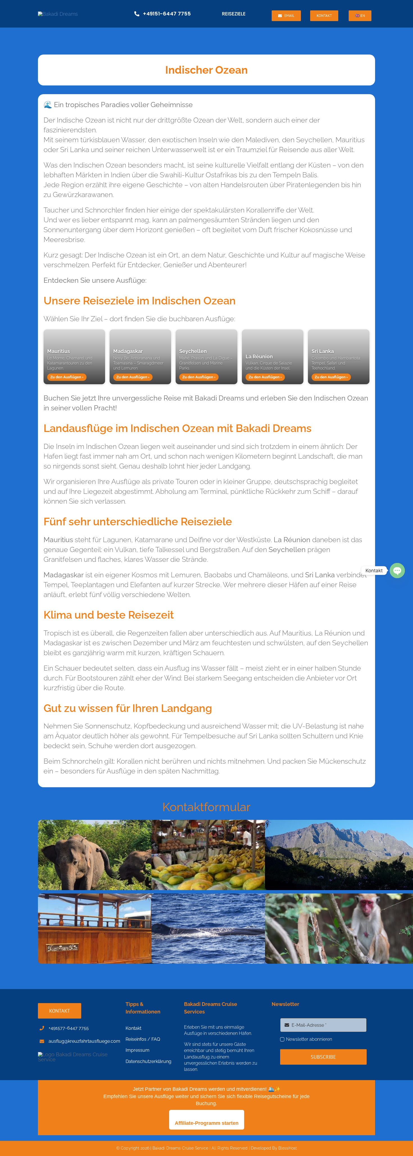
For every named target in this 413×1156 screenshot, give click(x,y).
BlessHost (287, 1148)
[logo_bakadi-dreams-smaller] (58, 14)
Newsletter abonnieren (309, 1039)
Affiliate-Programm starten (207, 1123)
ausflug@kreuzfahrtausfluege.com (84, 1041)
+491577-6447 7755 (69, 1028)
